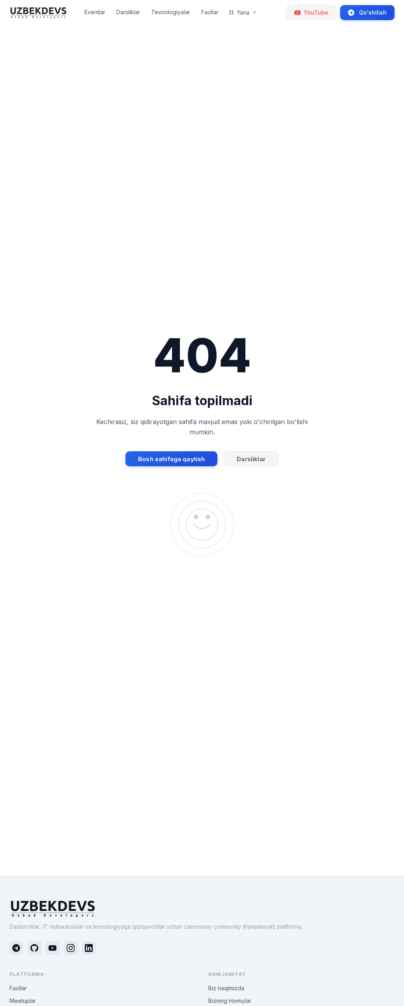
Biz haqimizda (226, 988)
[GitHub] (34, 948)
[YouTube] (52, 948)
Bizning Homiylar (229, 1000)
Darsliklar (251, 459)
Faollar (18, 988)
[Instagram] (70, 948)
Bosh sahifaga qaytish (171, 459)
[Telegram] (16, 948)
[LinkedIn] (88, 948)
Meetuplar (22, 1000)
